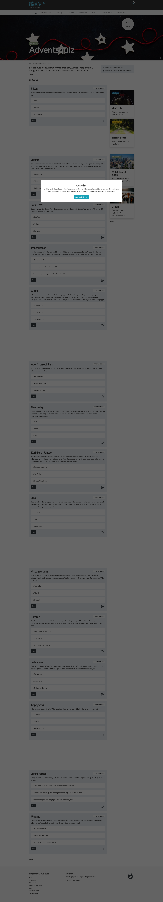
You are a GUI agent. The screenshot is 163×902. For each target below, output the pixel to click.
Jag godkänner (81, 197)
